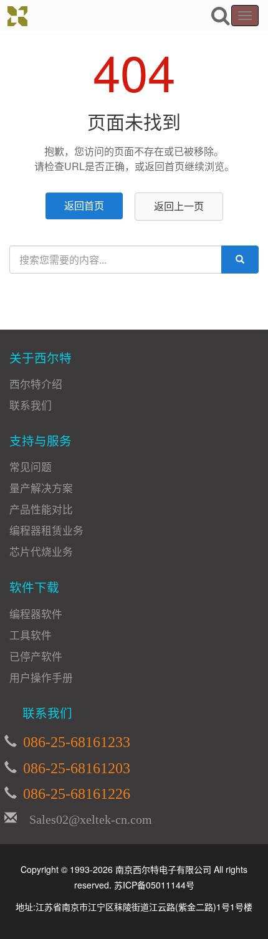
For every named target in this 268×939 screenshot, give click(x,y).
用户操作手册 (41, 677)
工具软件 (30, 634)
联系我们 (30, 405)
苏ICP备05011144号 (154, 885)
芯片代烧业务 (41, 551)
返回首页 (84, 205)
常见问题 (30, 466)
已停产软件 (35, 656)
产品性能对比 (41, 509)
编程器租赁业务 (46, 530)
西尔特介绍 (35, 383)
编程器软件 (35, 613)
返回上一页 (179, 206)
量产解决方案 (41, 487)
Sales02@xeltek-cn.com (84, 817)
